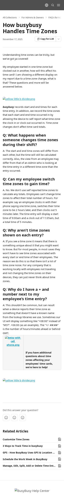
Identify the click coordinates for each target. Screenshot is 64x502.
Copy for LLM (47, 38)
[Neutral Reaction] (14, 417)
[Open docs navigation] (58, 5)
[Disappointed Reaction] (6, 417)
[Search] (52, 5)
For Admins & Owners (33, 17)
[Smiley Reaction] (22, 417)
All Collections (10, 17)
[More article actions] (58, 39)
